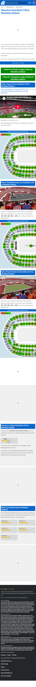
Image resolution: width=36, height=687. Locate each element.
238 (9, 160)
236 (10, 164)
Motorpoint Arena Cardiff (6, 607)
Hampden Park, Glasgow (26, 619)
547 (14, 139)
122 (32, 167)
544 (8, 145)
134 (12, 155)
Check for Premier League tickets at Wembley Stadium (18, 70)
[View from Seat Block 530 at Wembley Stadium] (34, 10)
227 (29, 171)
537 (6, 163)
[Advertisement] (18, 30)
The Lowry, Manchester (29, 640)
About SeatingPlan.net (6, 673)
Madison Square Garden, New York (16, 606)
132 (12, 160)
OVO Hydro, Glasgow (29, 609)
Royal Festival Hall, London (10, 650)
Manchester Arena (28, 606)
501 (33, 137)
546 (11, 141)
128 (17, 166)
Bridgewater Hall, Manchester (19, 647)
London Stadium (29, 621)
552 (29, 137)
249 (21, 141)
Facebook (3, 655)
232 (16, 170)
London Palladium (16, 639)
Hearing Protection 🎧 (7, 661)
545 (9, 143)
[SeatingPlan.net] (2, 3)
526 (33, 175)
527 (29, 175)
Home (2, 7)
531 (17, 174)
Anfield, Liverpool (26, 615)
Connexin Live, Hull (10, 603)
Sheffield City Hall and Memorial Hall (24, 650)
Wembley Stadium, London (17, 632)
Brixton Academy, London (6, 637)
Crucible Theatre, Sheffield (18, 637)
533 (11, 172)
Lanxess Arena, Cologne (24, 604)
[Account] (34, 2)
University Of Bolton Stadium (28, 631)
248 (18, 142)
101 (32, 145)
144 (29, 145)
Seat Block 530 (19, 7)
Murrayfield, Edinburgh (6, 622)
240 (8, 155)
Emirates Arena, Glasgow (26, 603)
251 (27, 141)
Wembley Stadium (10, 7)
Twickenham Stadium (17, 631)
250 (24, 141)
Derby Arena (18, 603)
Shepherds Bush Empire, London (16, 640)
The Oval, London (25, 629)
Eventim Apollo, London (6, 639)
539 (4, 157)
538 (6, 160)
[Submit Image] (30, 2)
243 (10, 148)
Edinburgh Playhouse (29, 637)
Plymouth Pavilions (16, 610)
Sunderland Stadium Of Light (15, 629)
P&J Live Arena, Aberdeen (6, 610)
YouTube (14, 655)
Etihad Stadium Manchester (14, 619)
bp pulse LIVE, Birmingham (23, 602)
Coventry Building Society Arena (24, 617)
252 (29, 141)
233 (14, 169)
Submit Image (4, 664)
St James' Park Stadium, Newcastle (25, 625)
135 (12, 152)
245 (12, 145)
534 (9, 169)
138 (14, 147)
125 (24, 167)
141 (21, 145)
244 (11, 147)
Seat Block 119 (22, 521)
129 (14, 166)
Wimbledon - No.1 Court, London (11, 634)
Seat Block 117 (4, 535)
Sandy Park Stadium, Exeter (29, 624)
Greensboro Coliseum (14, 604)
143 (27, 145)
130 (14, 163)
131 (14, 162)
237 (9, 162)
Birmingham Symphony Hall (7, 647)
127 (19, 167)
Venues (3, 667)
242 (9, 150)
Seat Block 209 (4, 528)
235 (11, 166)
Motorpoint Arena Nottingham (19, 607)
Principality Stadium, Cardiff (16, 624)
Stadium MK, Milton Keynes (27, 628)
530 (20, 175)
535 (8, 167)
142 (24, 145)
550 (23, 137)
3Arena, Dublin (4, 602)
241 (9, 152)
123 (29, 167)
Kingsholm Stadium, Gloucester (19, 621)
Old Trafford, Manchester (17, 622)
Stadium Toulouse (5, 629)
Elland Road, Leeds (24, 618)
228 (27, 171)
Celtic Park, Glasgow (12, 617)
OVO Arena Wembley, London (17, 609)
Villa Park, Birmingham (6, 632)
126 (21, 167)
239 (8, 157)
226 (32, 171)
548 (17, 138)
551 (26, 137)
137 (14, 149)
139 (17, 146)
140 (19, 146)
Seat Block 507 (4, 521)
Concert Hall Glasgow (9, 648)
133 (12, 157)
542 (6, 149)
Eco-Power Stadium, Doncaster (13, 618)
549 (20, 138)
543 (7, 147)
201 (32, 141)
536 (7, 165)
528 (26, 175)
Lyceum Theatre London (25, 639)
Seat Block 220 (22, 528)
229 (24, 171)
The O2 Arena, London (26, 610)
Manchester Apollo (5, 640)
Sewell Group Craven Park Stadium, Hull (9, 625)
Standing (30, 245)
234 (12, 167)
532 (14, 173)
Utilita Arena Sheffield (24, 612)
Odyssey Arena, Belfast (6, 609)
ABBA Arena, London (12, 602)
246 (14, 143)
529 (23, 175)
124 (27, 167)
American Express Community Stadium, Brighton (11, 615)
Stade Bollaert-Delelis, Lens (20, 627)
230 (21, 171)
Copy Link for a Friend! (18, 63)
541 (6, 152)
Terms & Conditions (6, 676)
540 (4, 155)
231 (18, 170)
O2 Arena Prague (29, 607)
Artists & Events (5, 670)
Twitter (9, 655)
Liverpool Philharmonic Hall (20, 648)
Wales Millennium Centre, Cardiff (23, 642)
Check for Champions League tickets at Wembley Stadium (18, 78)
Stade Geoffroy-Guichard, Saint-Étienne (12, 628)
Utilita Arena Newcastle (14, 612)
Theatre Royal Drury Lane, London (8, 642)
